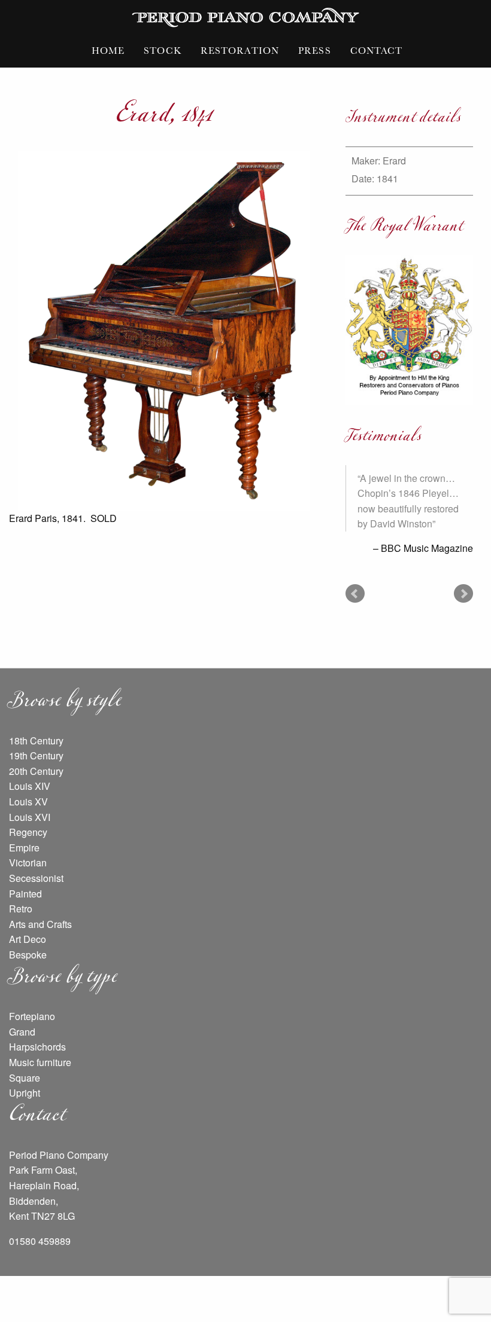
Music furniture (40, 1062)
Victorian (28, 862)
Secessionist (36, 878)
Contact (376, 50)
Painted (25, 893)
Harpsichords (37, 1047)
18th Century (36, 740)
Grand (22, 1032)
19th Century (36, 755)
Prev (355, 593)
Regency (28, 832)
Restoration (240, 50)
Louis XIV (29, 786)
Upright (24, 1093)
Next (463, 593)
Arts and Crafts (40, 924)
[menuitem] (108, 50)
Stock (162, 50)
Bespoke (28, 954)
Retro (20, 908)
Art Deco (27, 939)
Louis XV (28, 801)
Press (314, 50)
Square (24, 1078)
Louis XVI (29, 817)
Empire (24, 847)
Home (108, 50)
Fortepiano (32, 1016)
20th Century (36, 771)
